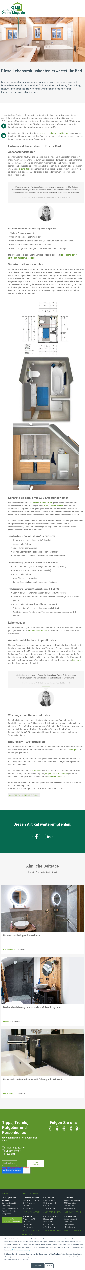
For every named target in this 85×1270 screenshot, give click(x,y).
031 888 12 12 (28, 1206)
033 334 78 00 (48, 1224)
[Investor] (4, 1153)
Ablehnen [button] (49, 1265)
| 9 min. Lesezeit (21, 949)
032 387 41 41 (28, 1224)
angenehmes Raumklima (56, 773)
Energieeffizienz (9, 949)
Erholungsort (72, 749)
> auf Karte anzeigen (31, 1212)
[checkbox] (21, 1150)
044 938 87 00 (69, 1224)
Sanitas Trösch (56, 506)
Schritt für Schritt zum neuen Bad (24, 795)
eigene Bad (24, 169)
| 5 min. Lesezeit (15, 1021)
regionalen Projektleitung (41, 503)
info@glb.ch (6, 1214)
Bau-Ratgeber (8, 1093)
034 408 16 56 (10, 1211)
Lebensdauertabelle (38, 630)
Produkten (36, 770)
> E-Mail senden (28, 1208)
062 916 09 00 (69, 1206)
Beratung (76, 660)
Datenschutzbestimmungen (22, 1250)
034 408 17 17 (13, 1208)
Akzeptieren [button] (37, 1265)
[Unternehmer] (4, 1150)
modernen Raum (54, 776)
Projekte (6, 1021)
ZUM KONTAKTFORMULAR (12, 1220)
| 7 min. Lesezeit (19, 1093)
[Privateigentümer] (4, 1147)
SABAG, (45, 506)
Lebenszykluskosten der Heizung (54, 133)
